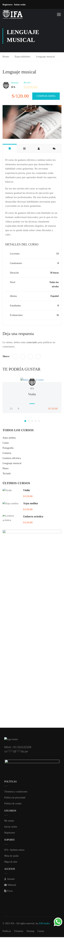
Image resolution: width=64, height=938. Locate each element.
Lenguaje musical (45, 56)
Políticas (7, 931)
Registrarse (8, 4)
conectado (31, 342)
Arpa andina (9, 437)
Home (6, 56)
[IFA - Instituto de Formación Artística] (13, 14)
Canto (6, 442)
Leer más (32, 379)
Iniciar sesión (20, 4)
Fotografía (8, 448)
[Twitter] (22, 356)
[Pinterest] (30, 356)
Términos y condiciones (15, 791)
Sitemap (30, 931)
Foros (10, 891)
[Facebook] (15, 356)
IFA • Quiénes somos (14, 850)
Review (27, 82)
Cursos (41, 931)
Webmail (12, 885)
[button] (25, 421)
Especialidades (22, 56)
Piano (6, 468)
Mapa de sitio (10, 862)
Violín (32, 394)
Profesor (15, 82)
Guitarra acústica (33, 516)
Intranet (11, 879)
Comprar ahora (46, 96)
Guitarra (7, 453)
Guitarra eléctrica (12, 458)
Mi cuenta (9, 820)
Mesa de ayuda (11, 856)
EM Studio (44, 923)
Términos (18, 931)
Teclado (7, 473)
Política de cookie (13, 803)
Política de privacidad (14, 797)
